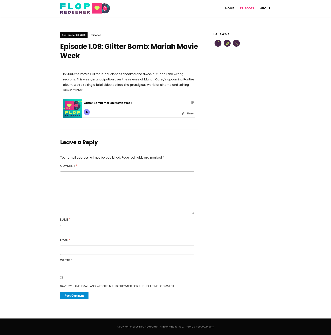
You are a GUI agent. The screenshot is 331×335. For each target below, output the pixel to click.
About (265, 8)
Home (229, 8)
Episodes (247, 8)
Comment (68, 166)
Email (65, 240)
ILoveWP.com (205, 326)
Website (66, 260)
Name (65, 220)
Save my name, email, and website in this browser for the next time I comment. (117, 286)
